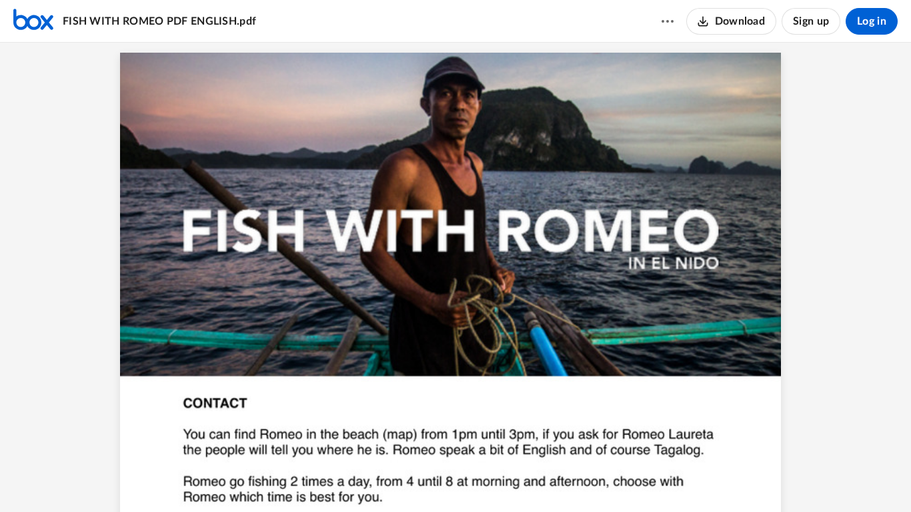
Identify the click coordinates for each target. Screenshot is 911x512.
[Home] (33, 21)
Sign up (811, 21)
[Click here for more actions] (667, 21)
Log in (871, 21)
